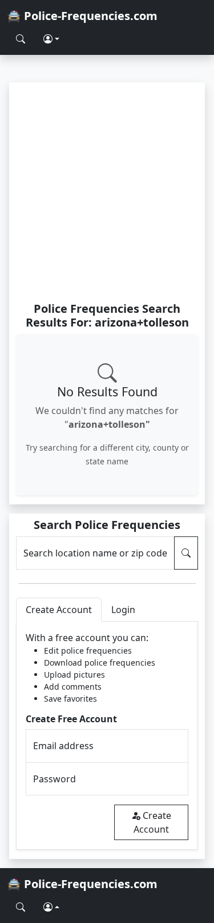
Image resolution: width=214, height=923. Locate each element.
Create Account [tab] (59, 609)
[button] (51, 38)
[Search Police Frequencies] (20, 38)
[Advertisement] (107, 191)
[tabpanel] (107, 736)
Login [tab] (123, 609)
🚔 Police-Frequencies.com (82, 15)
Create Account (152, 822)
